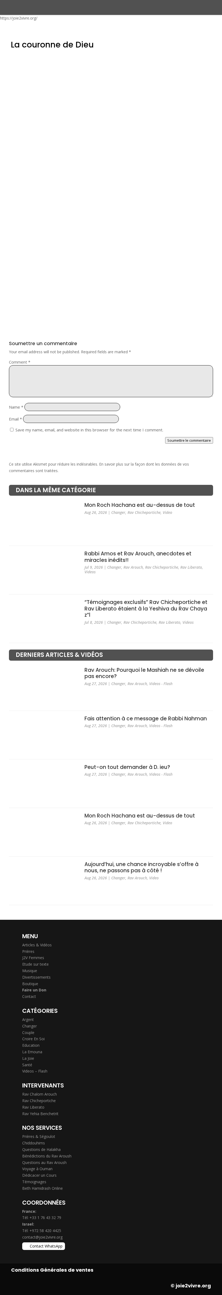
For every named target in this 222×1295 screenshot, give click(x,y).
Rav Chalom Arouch (39, 1094)
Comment (19, 362)
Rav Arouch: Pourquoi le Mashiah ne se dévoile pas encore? (144, 673)
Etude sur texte (35, 964)
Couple (28, 1032)
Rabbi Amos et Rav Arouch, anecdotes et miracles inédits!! (137, 557)
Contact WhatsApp (46, 1246)
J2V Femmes (33, 957)
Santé (27, 1064)
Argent (28, 1019)
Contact (29, 996)
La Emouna (32, 1051)
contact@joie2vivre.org (42, 1237)
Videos (90, 571)
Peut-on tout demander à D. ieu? (127, 767)
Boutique (30, 983)
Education (31, 1045)
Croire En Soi (33, 1038)
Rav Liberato (191, 567)
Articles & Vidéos (37, 944)
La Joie (28, 1058)
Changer (118, 512)
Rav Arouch (133, 567)
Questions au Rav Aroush (44, 1162)
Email (15, 419)
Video (167, 512)
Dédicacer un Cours (39, 1175)
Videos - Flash (160, 683)
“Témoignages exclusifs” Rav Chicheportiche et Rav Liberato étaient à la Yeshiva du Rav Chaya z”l (145, 609)
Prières (28, 951)
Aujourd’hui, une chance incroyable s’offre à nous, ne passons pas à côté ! (141, 867)
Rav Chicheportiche (144, 512)
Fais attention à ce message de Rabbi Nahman (145, 718)
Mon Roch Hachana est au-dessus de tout (139, 505)
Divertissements (36, 977)
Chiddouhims (33, 1143)
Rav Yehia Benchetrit (40, 1113)
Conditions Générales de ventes (52, 1270)
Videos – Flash (34, 1071)
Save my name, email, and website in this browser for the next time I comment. (89, 429)
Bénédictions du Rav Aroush (46, 1156)
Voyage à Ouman (37, 1168)
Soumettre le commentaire (189, 440)
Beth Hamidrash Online (42, 1188)
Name (16, 407)
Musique (29, 970)
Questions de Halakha (41, 1149)
